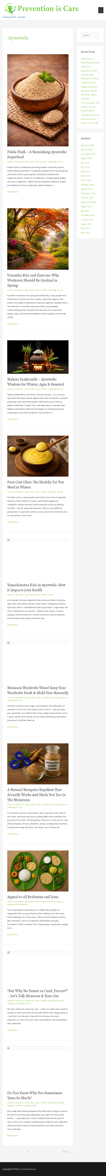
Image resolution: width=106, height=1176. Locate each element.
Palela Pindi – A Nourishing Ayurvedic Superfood (37, 154)
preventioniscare (28, 1169)
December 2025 (88, 154)
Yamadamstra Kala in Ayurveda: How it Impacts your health (36, 587)
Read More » (13, 191)
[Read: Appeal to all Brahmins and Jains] (38, 870)
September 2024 (88, 202)
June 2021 (85, 228)
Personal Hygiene (59, 697)
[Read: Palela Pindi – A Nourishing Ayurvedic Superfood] (38, 100)
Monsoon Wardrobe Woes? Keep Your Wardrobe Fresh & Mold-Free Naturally (37, 690)
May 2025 (85, 171)
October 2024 (87, 197)
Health (43, 161)
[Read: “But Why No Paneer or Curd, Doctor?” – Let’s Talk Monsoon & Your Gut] (38, 968)
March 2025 (86, 180)
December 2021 (88, 215)
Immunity (46, 697)
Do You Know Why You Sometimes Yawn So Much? (34, 1095)
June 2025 (85, 167)
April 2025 (85, 175)
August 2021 (86, 224)
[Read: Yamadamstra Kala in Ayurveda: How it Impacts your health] (38, 558)
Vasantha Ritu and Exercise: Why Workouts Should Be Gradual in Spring (33, 280)
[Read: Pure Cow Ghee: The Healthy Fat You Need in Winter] (38, 456)
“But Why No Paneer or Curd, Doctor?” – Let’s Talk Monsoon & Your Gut (37, 993)
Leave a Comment (15, 161)
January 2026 (87, 149)
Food (37, 161)
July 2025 (85, 162)
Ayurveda (29, 161)
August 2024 (86, 206)
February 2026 (87, 145)
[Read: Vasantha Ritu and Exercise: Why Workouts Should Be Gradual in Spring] (38, 238)
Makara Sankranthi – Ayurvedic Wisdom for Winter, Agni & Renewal (35, 382)
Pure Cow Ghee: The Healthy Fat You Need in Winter (35, 484)
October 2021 (87, 219)
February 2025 (87, 184)
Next (66, 1151)
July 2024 (85, 210)
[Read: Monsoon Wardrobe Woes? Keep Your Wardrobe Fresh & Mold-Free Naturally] (38, 661)
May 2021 (85, 232)
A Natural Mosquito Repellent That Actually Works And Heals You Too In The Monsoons (36, 794)
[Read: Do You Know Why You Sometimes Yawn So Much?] (38, 1067)
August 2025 (86, 158)
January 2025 (87, 189)
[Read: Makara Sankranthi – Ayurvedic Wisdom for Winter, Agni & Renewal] (38, 356)
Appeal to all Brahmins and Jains (32, 896)
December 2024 (88, 193)
